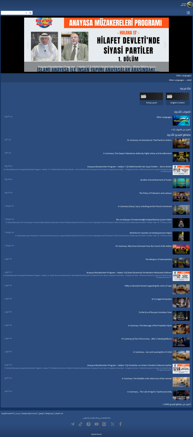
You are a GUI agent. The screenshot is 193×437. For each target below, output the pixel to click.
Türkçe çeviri (151, 103)
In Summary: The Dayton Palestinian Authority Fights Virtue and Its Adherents (137, 153)
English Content (178, 103)
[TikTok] (80, 424)
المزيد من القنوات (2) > (181, 130)
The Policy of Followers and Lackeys (155, 193)
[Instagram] (104, 424)
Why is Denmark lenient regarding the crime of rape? (148, 286)
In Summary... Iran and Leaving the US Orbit (152, 352)
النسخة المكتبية (96, 434)
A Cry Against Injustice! (162, 299)
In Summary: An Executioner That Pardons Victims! (149, 140)
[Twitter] (112, 424)
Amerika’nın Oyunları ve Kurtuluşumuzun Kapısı (151, 233)
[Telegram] (72, 424)
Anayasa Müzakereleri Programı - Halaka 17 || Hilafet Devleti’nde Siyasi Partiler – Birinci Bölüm (129, 167)
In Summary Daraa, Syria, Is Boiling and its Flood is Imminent (145, 206)
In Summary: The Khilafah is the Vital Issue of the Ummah (147, 378)
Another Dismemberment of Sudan (156, 180)
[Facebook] (120, 424)
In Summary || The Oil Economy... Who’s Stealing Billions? (146, 339)
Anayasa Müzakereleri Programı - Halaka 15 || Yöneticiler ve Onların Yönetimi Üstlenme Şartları (129, 365)
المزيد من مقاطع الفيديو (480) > (177, 404)
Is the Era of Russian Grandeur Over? (155, 312)
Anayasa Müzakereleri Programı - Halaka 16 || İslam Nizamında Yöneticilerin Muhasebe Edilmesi (129, 272)
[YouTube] (96, 424)
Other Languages (176, 80)
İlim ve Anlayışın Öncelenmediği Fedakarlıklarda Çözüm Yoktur (144, 220)
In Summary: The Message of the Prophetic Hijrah (150, 325)
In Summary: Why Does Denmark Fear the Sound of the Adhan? (143, 246)
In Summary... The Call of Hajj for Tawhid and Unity (149, 392)
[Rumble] (88, 424)
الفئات (188, 80)
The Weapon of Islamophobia (159, 259)
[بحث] (30, 13)
